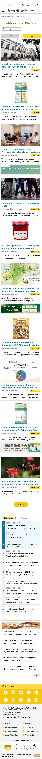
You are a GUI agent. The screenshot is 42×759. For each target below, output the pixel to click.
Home (3, 16)
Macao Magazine (11, 727)
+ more (36, 675)
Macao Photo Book (12, 735)
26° (27, 5)
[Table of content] (2, 10)
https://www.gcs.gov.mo (13, 712)
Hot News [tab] (8, 518)
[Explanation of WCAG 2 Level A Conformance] (37, 755)
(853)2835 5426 (25, 717)
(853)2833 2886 (10, 717)
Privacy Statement (31, 731)
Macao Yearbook (11, 731)
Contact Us (29, 727)
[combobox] (11, 29)
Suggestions (29, 723)
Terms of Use (30, 735)
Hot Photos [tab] (22, 518)
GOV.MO (8, 723)
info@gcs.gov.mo (11, 714)
